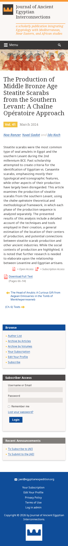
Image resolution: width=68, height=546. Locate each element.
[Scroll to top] (62, 533)
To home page (34, 532)
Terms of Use (33, 502)
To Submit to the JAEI (21, 454)
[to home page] (8, 10)
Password (14, 396)
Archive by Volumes (20, 346)
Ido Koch (54, 134)
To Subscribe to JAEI (20, 449)
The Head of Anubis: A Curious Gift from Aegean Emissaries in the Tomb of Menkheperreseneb (35, 296)
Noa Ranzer (11, 134)
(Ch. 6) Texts (12, 307)
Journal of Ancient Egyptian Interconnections (34, 11)
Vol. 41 (10, 124)
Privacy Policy (33, 497)
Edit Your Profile (18, 357)
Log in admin (33, 507)
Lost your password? (20, 412)
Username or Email (20, 385)
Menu (13, 45)
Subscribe (14, 362)
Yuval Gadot (31, 134)
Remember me (20, 406)
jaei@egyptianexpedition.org (36, 479)
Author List (15, 336)
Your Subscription (19, 351)
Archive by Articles (19, 341)
